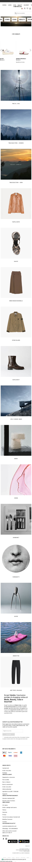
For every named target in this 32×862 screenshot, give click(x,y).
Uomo (9, 5)
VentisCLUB (5, 768)
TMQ (28, 857)
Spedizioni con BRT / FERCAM (10, 791)
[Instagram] (6, 839)
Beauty (20, 5)
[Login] (24, 8)
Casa (14, 5)
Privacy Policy (17, 737)
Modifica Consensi (7, 819)
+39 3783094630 (13, 828)
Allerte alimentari (6, 789)
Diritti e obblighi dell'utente (9, 807)
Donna (4, 5)
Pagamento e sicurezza (8, 777)
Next (30, 49)
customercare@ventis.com (9, 826)
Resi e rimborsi (6, 782)
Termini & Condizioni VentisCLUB (11, 817)
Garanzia (4, 812)
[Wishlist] (27, 8)
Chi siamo (5, 805)
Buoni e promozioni (7, 784)
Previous (1, 49)
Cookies (4, 821)
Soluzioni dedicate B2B (8, 798)
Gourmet (26, 5)
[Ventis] (17, 6)
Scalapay (4, 772)
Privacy (4, 814)
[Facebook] (3, 839)
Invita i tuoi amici (6, 770)
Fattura (4, 809)
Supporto (4, 794)
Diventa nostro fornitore (8, 800)
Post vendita (5, 779)
